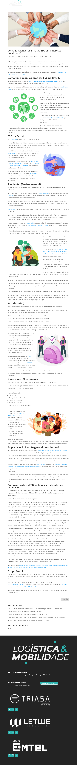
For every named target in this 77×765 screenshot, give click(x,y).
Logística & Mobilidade (29, 587)
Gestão (42, 56)
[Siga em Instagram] (12, 709)
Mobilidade (45, 675)
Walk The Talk (40, 464)
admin (12, 56)
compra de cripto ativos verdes (38, 225)
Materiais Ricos (49, 683)
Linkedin (64, 584)
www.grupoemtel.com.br (15, 584)
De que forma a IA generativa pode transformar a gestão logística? (28, 620)
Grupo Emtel (13, 139)
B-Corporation (29, 223)
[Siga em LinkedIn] (16, 709)
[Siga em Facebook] (9, 709)
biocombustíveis (44, 193)
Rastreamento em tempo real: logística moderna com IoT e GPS (27, 614)
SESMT (29, 363)
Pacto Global (11, 153)
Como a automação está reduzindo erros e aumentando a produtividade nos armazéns (35, 609)
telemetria (12, 209)
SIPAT (30, 356)
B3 (61, 81)
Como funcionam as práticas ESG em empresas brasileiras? (34, 52)
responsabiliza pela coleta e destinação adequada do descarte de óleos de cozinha (56, 251)
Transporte (48, 56)
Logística (26, 675)
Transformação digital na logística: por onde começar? (25, 612)
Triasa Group (26, 685)
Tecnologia (39, 675)
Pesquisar (65, 599)
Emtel (16, 685)
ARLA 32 (10, 195)
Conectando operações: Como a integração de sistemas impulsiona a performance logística (36, 617)
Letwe (20, 685)
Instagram (11, 587)
